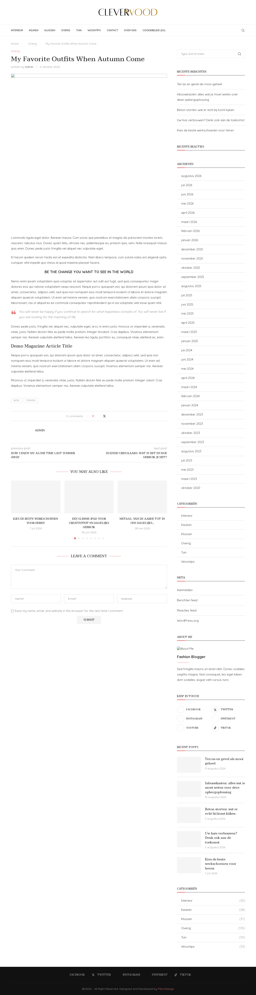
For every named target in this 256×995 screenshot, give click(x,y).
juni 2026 (187, 194)
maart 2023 (189, 479)
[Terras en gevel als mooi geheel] (189, 765)
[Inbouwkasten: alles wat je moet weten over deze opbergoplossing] (189, 789)
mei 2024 (187, 369)
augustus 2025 (191, 286)
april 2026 (188, 213)
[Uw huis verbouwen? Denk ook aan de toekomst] (189, 839)
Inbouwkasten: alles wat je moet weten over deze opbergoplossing (225, 787)
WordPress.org (188, 620)
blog (16, 400)
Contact (112, 30)
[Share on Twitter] (104, 416)
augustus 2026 (191, 176)
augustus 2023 (191, 451)
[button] (16, 509)
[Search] (243, 30)
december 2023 (192, 414)
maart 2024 (189, 387)
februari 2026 (190, 231)
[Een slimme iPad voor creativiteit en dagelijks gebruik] (89, 497)
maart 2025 (189, 332)
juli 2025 (186, 295)
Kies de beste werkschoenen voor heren (35, 520)
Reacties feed (186, 610)
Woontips (94, 30)
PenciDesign (166, 989)
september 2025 (192, 277)
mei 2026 (187, 203)
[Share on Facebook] (100, 416)
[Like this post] (96, 416)
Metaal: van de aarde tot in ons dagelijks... (142, 520)
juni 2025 (187, 304)
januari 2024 (189, 405)
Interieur (17, 30)
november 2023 (192, 424)
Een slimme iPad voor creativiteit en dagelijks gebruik (89, 522)
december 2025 (192, 249)
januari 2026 (189, 240)
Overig (65, 30)
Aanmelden (185, 590)
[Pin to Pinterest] (108, 416)
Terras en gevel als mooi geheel (199, 84)
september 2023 (192, 442)
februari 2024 (190, 396)
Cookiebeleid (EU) (154, 30)
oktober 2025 (190, 268)
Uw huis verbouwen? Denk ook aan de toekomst (210, 120)
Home (15, 43)
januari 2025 (189, 341)
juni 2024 (187, 359)
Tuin (79, 30)
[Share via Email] (112, 416)
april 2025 (188, 323)
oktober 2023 (190, 433)
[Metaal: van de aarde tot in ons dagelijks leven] (142, 497)
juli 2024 (186, 350)
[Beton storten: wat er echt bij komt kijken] (189, 815)
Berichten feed (187, 600)
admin (29, 67)
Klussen (49, 30)
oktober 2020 (190, 488)
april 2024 (188, 378)
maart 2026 (189, 222)
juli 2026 (186, 185)
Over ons (130, 30)
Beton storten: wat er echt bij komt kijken (205, 110)
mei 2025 (187, 313)
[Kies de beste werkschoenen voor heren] (35, 497)
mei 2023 (187, 470)
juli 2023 (186, 460)
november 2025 (192, 258)
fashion (30, 400)
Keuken (33, 30)
